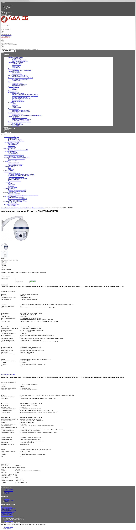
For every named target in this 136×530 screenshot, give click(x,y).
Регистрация (9, 12)
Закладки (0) (4, 14)
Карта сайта (7, 528)
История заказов (8, 491)
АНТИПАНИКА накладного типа (16, 200)
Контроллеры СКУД (13, 143)
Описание (3, 374)
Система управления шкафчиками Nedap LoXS (16, 157)
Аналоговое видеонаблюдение (16, 140)
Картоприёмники (12, 187)
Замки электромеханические (15, 164)
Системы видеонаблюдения (11, 137)
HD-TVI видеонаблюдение (15, 139)
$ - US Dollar (7, 7)
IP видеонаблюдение (13, 138)
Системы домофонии (10, 151)
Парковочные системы (10, 192)
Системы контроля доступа (11, 142)
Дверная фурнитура (9, 166)
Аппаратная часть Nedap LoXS (16, 159)
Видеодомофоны (12, 152)
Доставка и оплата (9, 128)
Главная (3, 11)
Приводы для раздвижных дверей (17, 191)
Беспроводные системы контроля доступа (15, 201)
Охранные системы (9, 148)
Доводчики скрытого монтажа (16, 177)
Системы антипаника (10, 196)
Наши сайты (7, 132)
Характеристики (10, 374)
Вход (2, 12)
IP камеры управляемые (38, 207)
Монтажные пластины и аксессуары (17, 178)
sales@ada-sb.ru (8, 521)
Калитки (10, 183)
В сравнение (4, 267)
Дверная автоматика (9, 188)
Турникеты (7, 182)
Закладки (6, 492)
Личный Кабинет (8, 489)
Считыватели (11, 146)
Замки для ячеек (12, 160)
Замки (6, 161)
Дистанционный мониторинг (11, 204)
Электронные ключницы (7, 512)
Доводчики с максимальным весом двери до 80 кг (21, 174)
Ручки (9, 168)
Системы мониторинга (7, 516)
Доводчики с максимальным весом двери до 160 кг (21, 175)
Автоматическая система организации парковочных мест (23, 195)
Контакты (7, 131)
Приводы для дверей (6, 513)
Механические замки (13, 162)
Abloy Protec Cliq (12, 202)
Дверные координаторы (14, 181)
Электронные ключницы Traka (16, 156)
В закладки (3, 265)
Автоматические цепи (14, 193)
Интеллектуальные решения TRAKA (14, 155)
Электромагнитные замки (15, 165)
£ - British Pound (8, 5)
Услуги (6, 127)
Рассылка (7, 493)
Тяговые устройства (13, 179)
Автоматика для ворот (6, 514)
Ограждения (11, 184)
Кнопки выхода (12, 147)
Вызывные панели (13, 153)
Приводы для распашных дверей (17, 190)
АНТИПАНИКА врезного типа (16, 197)
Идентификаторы (12, 144)
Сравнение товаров (6, 15)
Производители (8, 527)
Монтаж (6, 501)
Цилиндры (11, 169)
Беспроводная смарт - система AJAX (18, 150)
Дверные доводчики (9, 171)
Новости (6, 129)
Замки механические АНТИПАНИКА (17, 199)
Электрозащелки (8, 170)
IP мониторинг (12, 205)
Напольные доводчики (14, 173)
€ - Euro (6, 6)
